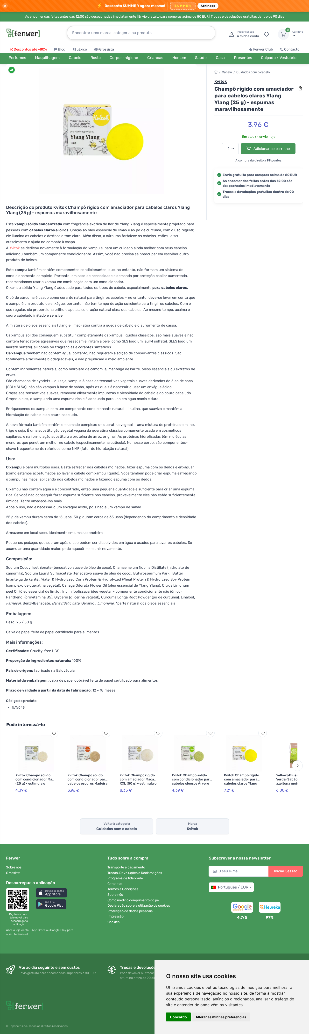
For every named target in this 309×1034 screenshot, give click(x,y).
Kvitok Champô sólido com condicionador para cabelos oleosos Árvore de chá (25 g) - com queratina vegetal (191, 783)
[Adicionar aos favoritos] (54, 733)
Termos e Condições (122, 889)
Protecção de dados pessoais (130, 911)
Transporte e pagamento (126, 867)
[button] (51, 892)
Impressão (115, 916)
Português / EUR (233, 887)
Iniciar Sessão (285, 871)
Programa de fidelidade (125, 878)
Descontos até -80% (30, 49)
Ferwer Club (263, 49)
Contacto (291, 49)
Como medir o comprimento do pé (133, 900)
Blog (61, 49)
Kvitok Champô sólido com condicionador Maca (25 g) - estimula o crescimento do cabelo (35, 781)
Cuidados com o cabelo (253, 72)
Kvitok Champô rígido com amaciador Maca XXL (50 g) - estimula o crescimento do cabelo (138, 781)
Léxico (82, 49)
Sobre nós (13, 867)
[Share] (300, 88)
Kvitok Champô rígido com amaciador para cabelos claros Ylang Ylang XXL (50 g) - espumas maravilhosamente (241, 785)
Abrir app (208, 5)
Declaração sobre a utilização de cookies (138, 905)
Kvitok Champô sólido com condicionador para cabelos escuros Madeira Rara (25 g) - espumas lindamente (87, 783)
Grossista (106, 49)
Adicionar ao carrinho (271, 148)
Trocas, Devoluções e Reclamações (134, 873)
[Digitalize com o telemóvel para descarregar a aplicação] (19, 899)
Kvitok (14, 248)
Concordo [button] (178, 1017)
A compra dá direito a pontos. (258, 160)
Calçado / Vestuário (278, 57)
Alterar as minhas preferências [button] (221, 1017)
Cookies (113, 922)
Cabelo (227, 72)
